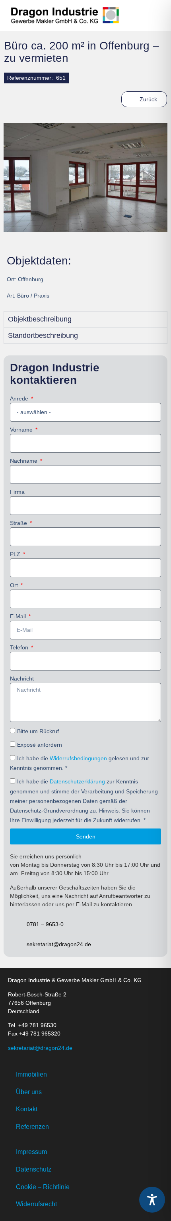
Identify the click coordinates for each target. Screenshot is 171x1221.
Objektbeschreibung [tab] (40, 319)
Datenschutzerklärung (77, 782)
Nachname (24, 461)
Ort (14, 585)
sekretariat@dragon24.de (40, 1048)
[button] (154, 15)
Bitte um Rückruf (38, 731)
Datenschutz (33, 1169)
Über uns (29, 1092)
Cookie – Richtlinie (43, 1187)
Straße (19, 523)
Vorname (22, 429)
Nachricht (22, 678)
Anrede (20, 398)
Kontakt (26, 1109)
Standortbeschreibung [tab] (43, 335)
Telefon (20, 647)
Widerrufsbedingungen (78, 758)
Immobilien (31, 1074)
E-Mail (18, 616)
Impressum (31, 1151)
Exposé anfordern (39, 745)
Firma (17, 492)
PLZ (16, 554)
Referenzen (32, 1126)
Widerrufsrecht (36, 1204)
